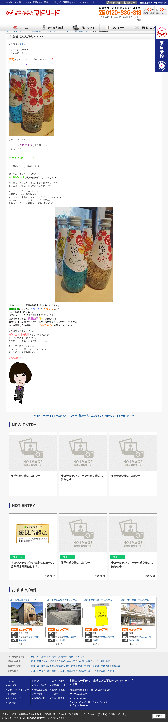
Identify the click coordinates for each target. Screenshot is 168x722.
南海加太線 (76, 666)
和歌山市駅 (60, 640)
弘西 (39, 661)
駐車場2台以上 (59, 685)
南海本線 (105, 666)
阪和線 (44, 666)
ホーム (11, 681)
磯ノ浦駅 (22, 640)
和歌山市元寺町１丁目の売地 (135, 600)
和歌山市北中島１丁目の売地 (98, 600)
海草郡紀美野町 (59, 656)
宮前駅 (95, 640)
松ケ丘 (96, 661)
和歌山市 (30, 637)
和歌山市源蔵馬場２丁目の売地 (62, 600)
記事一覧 (84, 415)
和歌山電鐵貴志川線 (59, 666)
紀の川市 (45, 656)
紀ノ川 (91, 670)
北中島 (111, 637)
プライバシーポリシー (18, 689)
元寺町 (148, 637)
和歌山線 (116, 666)
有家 (88, 661)
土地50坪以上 (58, 689)
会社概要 (12, 685)
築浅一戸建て (58, 681)
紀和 (48, 670)
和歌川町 (105, 661)
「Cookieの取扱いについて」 (34, 718)
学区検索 (38, 694)
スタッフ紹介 (40, 685)
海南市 (72, 656)
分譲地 (55, 694)
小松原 (81, 661)
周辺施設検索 (40, 689)
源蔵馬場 (75, 637)
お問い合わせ (40, 681)
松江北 (53, 661)
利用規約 (12, 694)
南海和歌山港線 (91, 666)
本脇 (36, 637)
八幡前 (61, 670)
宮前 (33, 670)
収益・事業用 (58, 698)
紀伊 (54, 670)
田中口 (110, 670)
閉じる (159, 716)
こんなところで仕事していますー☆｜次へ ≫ (112, 415)
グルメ (22, 44)
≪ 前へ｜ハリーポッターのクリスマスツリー (55, 415)
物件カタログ (14, 702)
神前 (45, 661)
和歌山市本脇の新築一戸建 (23, 600)
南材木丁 (71, 661)
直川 (33, 661)
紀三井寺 (71, 670)
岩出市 (81, 656)
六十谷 (40, 670)
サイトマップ (14, 698)
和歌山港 (101, 670)
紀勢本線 (35, 666)
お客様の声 (39, 698)
